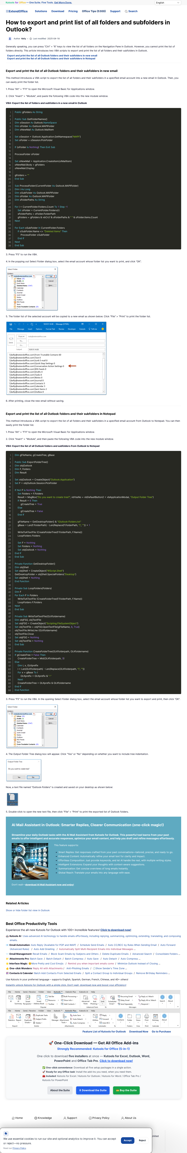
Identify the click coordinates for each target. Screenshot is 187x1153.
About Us (130, 1117)
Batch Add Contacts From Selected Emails (57, 973)
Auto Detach (110, 958)
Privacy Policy (100, 1117)
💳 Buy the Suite (126, 1090)
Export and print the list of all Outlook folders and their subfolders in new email (52, 55)
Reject (142, 1140)
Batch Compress (74, 958)
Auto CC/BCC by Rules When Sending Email (132, 944)
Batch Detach (53, 958)
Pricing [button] (73, 11)
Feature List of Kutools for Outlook (104, 1031)
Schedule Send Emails (92, 944)
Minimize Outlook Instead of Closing (138, 963)
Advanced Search (142, 953)
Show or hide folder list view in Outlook (28, 910)
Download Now (138, 1031)
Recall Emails (40, 953)
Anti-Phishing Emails (77, 968)
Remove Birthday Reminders (151, 973)
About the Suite (60, 1090)
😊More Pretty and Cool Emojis (46, 963)
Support (115, 11)
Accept (128, 1140)
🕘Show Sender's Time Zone (108, 968)
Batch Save (36, 958)
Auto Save (92, 958)
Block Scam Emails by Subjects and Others (74, 953)
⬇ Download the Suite (93, 1090)
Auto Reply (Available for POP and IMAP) (53, 944)
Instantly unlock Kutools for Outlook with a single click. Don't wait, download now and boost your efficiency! (66, 985)
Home (19, 1117)
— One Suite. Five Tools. (39, 2)
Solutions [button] (41, 11)
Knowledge (45, 1117)
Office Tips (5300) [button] (94, 11)
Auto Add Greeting (44, 949)
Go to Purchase (161, 1031)
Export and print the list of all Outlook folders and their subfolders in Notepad (51, 58)
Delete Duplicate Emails (115, 953)
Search (132, 11)
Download (57, 11)
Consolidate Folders (167, 953)
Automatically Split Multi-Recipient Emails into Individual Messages (96, 949)
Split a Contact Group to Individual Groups (108, 973)
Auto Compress (129, 958)
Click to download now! (115, 930)
